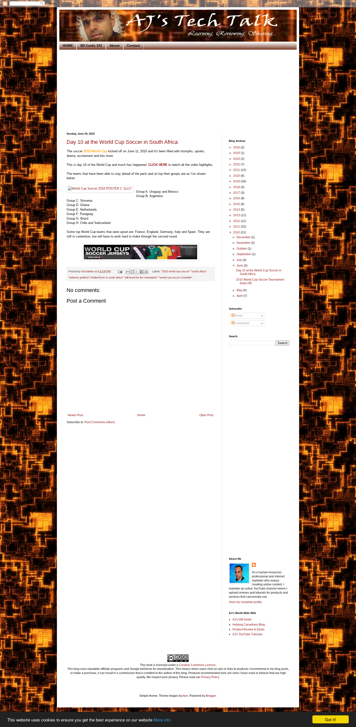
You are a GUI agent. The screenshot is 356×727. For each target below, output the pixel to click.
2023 (237, 159)
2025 (237, 153)
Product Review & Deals (248, 629)
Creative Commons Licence (197, 665)
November (244, 243)
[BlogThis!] (132, 271)
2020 (237, 175)
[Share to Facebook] (141, 271)
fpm (185, 695)
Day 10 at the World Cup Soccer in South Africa (122, 142)
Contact (133, 45)
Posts (238, 315)
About (114, 45)
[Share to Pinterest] (146, 271)
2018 (237, 187)
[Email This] (127, 271)
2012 (237, 221)
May (240, 290)
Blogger (211, 695)
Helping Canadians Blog (248, 624)
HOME (68, 45)
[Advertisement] (178, 91)
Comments (241, 323)
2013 (237, 215)
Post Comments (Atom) (100, 422)
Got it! (330, 719)
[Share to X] (137, 271)
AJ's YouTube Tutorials (247, 634)
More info (162, 720)
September (244, 254)
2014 (237, 209)
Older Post (206, 415)
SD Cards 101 (91, 45)
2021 (237, 170)
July (240, 260)
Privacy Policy (210, 677)
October (242, 248)
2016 (237, 198)
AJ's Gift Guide (242, 619)
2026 (237, 147)
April (240, 296)
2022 (237, 164)
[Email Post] (120, 271)
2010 (237, 232)
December (244, 237)
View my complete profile (245, 602)
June (240, 265)
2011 (237, 226)
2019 (237, 181)
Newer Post (75, 415)
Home (141, 415)
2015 (237, 204)
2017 (237, 192)
